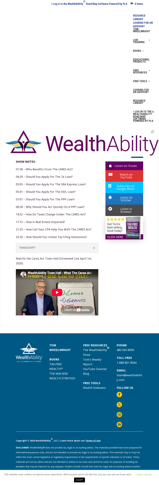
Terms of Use (93, 440)
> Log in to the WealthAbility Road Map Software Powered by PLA (89, 3)
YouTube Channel (95, 369)
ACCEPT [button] (79, 479)
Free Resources (140, 71)
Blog (86, 373)
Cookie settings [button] (144, 474)
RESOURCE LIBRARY (139, 102)
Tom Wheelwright (141, 30)
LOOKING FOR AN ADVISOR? (141, 91)
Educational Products (141, 60)
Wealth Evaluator (94, 388)
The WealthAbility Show (96, 351)
